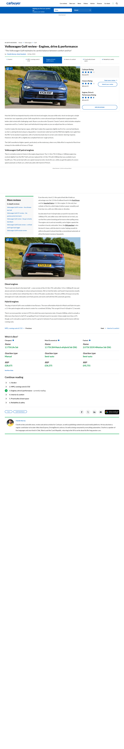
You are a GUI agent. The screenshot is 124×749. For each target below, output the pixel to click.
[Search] (116, 3)
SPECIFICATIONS (99, 107)
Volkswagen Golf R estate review (17, 230)
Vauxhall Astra (49, 203)
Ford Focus (76, 200)
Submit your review (107, 84)
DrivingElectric (54, 427)
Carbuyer (59, 425)
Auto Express (44, 427)
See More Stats (9, 370)
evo (63, 427)
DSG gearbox (69, 225)
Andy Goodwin (21, 54)
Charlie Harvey (11, 54)
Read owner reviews (109, 80)
